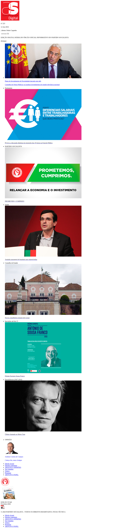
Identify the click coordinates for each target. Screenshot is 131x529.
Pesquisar (8, 473)
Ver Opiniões (9, 469)
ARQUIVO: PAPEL (12, 475)
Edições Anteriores (11, 465)
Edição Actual (9, 464)
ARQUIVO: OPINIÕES (13, 467)
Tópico (7, 471)
